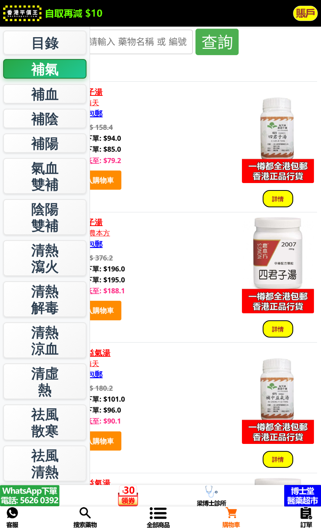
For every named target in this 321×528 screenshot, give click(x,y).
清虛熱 (45, 381)
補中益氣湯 (90, 353)
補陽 (45, 143)
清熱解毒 (45, 299)
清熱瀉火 (45, 258)
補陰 (45, 118)
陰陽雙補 (45, 216)
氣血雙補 (45, 175)
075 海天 (85, 363)
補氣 (45, 68)
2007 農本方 (90, 232)
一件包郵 (87, 113)
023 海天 (85, 102)
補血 (45, 93)
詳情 (278, 198)
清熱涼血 (45, 340)
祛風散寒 (45, 422)
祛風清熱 (45, 463)
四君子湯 (87, 92)
